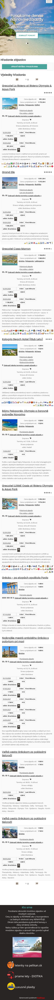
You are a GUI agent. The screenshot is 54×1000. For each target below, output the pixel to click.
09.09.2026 (7, 143)
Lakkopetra (39, 261)
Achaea (38, 351)
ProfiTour (41, 998)
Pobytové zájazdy (26, 110)
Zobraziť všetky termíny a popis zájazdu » (24, 116)
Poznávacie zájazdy (27, 432)
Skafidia (38, 184)
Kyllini (37, 105)
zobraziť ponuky (27, 35)
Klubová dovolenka (27, 362)
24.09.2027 (7, 720)
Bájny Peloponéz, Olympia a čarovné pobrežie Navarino (25, 412)
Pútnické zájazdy (26, 595)
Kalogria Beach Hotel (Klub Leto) (22, 339)
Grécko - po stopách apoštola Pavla (25, 577)
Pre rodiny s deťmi (26, 113)
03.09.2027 (7, 709)
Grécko (21, 105)
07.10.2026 (7, 614)
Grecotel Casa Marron (16, 249)
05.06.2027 (7, 699)
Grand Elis (8, 172)
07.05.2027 (7, 688)
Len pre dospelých (26, 192)
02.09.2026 (7, 132)
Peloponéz (29, 105)
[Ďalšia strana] (37, 79)
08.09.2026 (7, 792)
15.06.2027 (7, 451)
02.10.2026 (7, 678)
